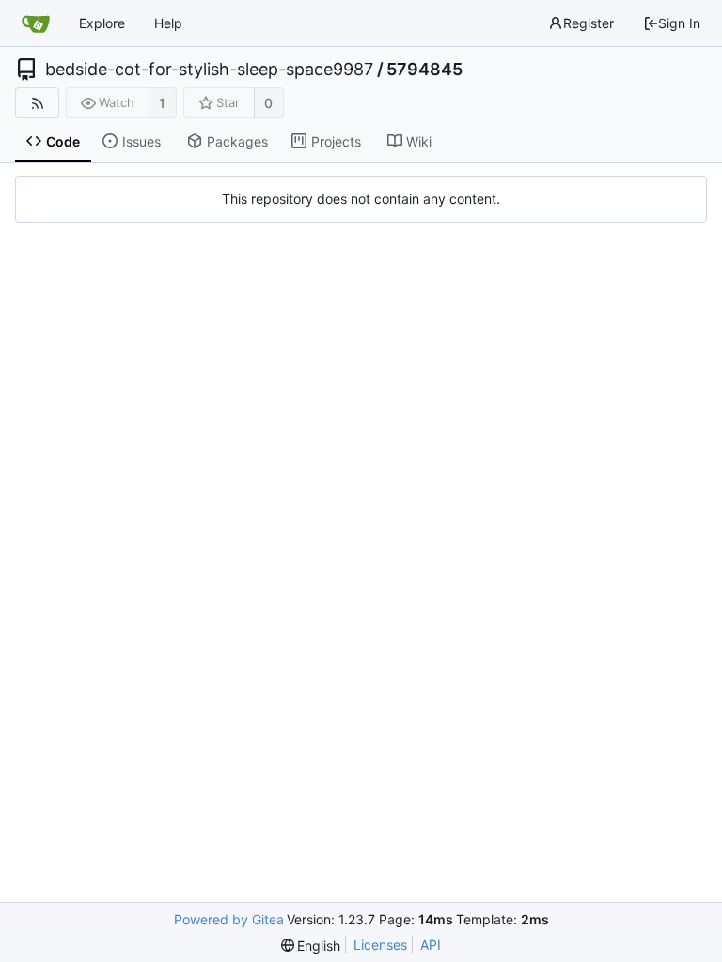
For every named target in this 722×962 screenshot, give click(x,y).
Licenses (380, 945)
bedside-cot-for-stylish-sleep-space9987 (209, 69)
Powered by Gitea (229, 919)
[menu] (311, 946)
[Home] (35, 23)
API (430, 945)
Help (168, 23)
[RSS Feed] (37, 102)
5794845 (424, 69)
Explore (102, 23)
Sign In (679, 23)
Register (588, 23)
